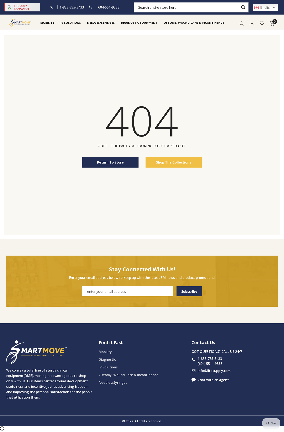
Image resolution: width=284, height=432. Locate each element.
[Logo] (20, 22)
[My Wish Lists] (262, 23)
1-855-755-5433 (72, 7)
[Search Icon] (242, 23)
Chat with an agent (213, 380)
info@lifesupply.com (214, 370)
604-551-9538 (108, 7)
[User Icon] (252, 23)
